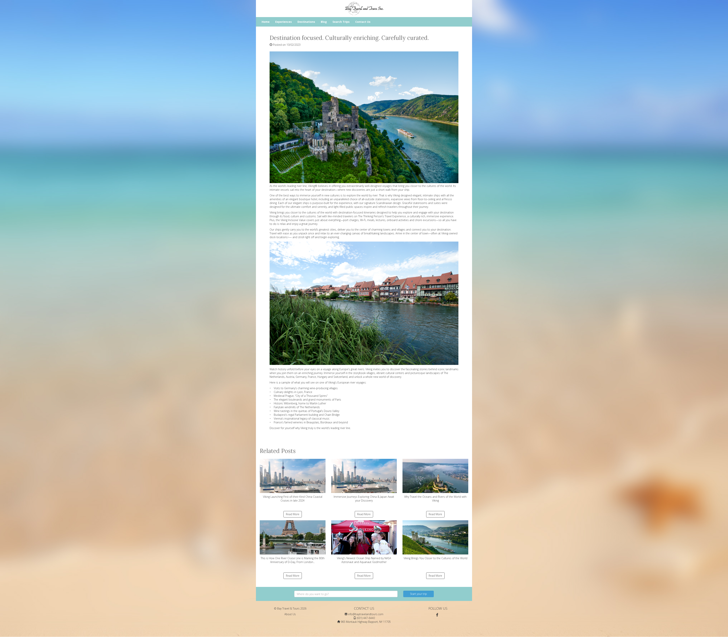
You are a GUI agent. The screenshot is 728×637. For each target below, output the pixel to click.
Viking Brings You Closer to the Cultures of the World (435, 558)
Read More (292, 514)
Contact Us (362, 22)
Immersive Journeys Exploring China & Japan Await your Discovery (364, 498)
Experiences (283, 22)
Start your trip (418, 594)
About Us (290, 614)
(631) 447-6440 (366, 618)
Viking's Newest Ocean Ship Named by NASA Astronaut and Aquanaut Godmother (364, 560)
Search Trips (341, 22)
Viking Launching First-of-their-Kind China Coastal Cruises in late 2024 (292, 498)
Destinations (306, 22)
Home (266, 22)
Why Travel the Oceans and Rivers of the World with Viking (435, 498)
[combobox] (346, 594)
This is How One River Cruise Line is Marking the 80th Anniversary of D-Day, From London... (293, 560)
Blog (324, 22)
